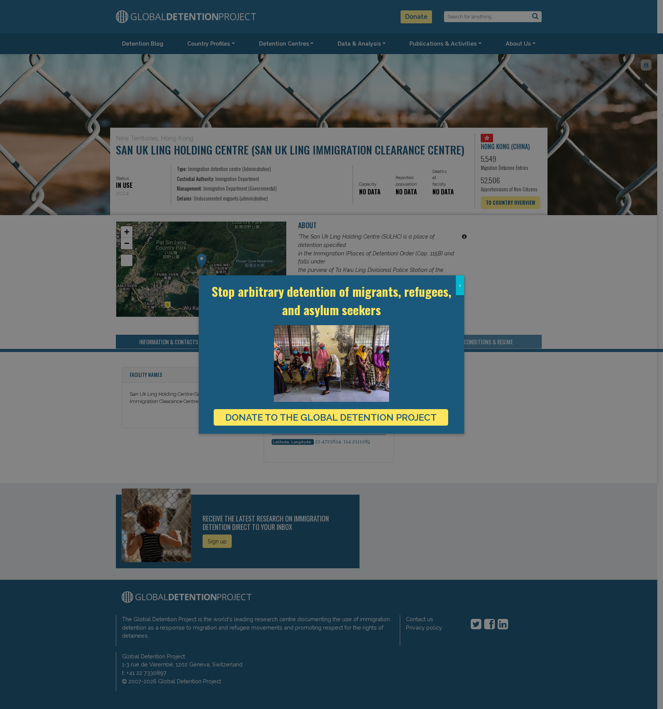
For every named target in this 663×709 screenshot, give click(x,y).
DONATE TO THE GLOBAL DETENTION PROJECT (331, 417)
